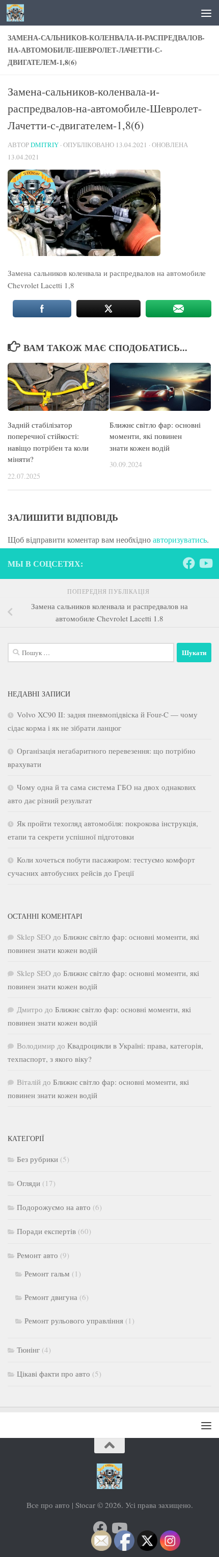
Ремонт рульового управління (73, 1320)
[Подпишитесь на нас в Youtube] (205, 563)
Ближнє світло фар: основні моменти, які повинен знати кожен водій (155, 436)
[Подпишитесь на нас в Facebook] (189, 563)
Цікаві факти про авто (53, 1373)
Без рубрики (37, 1159)
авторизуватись (180, 539)
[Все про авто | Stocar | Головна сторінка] (18, 12)
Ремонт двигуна (50, 1297)
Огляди (28, 1183)
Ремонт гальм (47, 1273)
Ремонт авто (37, 1255)
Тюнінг (28, 1349)
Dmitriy (45, 144)
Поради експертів (46, 1231)
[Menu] (206, 13)
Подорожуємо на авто (54, 1207)
